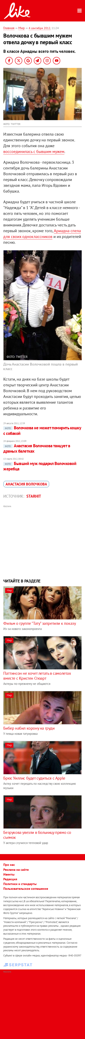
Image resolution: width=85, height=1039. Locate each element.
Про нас (9, 865)
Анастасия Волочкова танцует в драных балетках (36, 448)
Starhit (33, 496)
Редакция (10, 879)
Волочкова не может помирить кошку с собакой (42, 430)
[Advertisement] (43, 541)
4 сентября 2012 (39, 28)
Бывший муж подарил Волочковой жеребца (39, 466)
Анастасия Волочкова (26, 484)
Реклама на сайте (16, 869)
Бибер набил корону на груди (28, 728)
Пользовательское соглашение (25, 888)
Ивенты (8, 874)
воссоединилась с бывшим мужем (33, 151)
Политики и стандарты (20, 884)
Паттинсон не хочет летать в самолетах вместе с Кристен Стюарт (37, 676)
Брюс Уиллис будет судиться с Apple (34, 778)
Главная (8, 28)
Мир (21, 28)
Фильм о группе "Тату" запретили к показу (39, 623)
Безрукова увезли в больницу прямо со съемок (37, 835)
